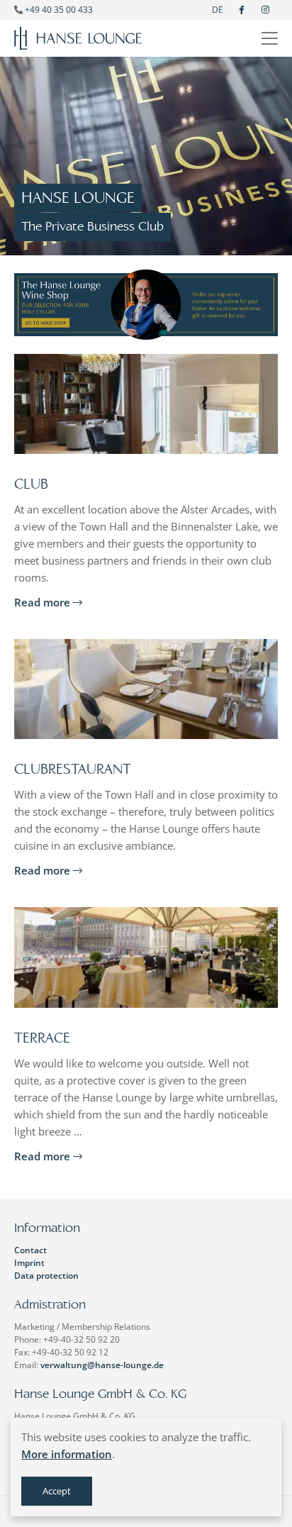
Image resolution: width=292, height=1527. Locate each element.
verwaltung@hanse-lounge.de (102, 1365)
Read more (43, 602)
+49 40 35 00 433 (59, 10)
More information (66, 1454)
